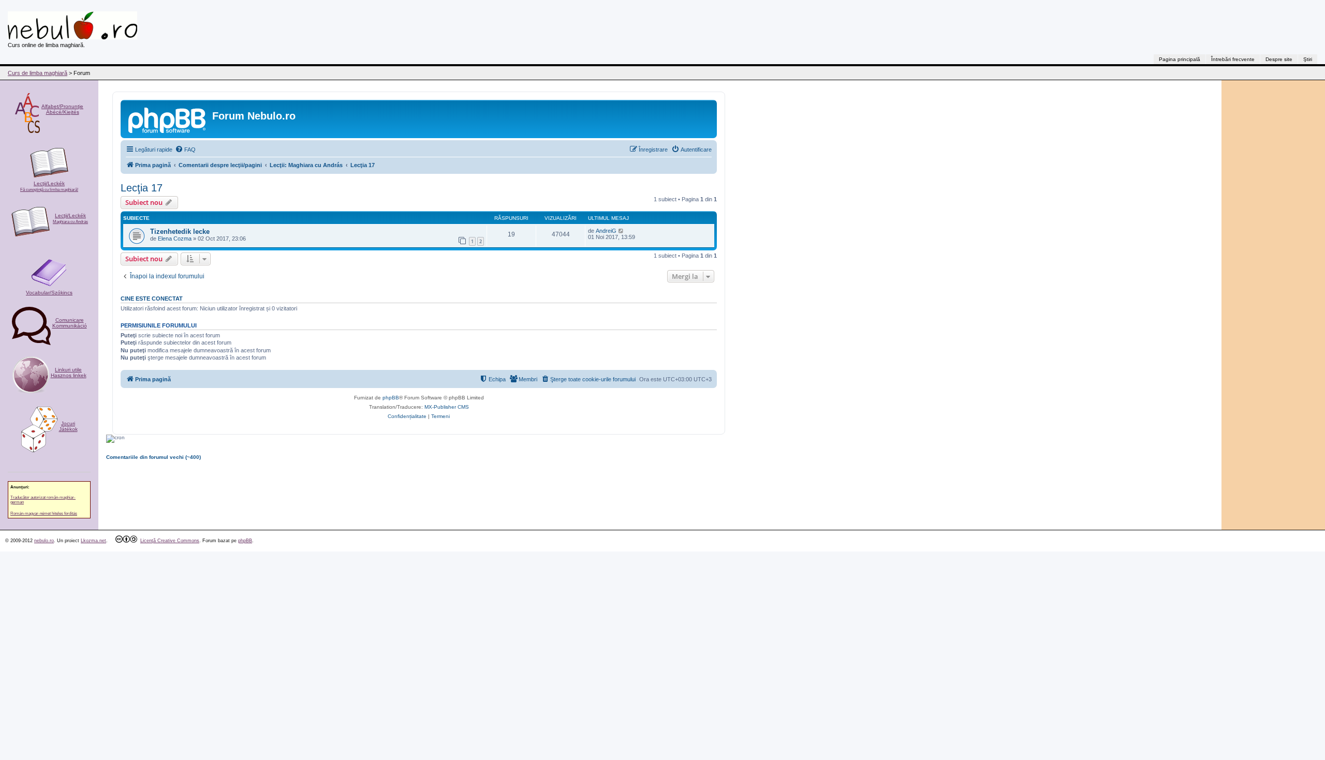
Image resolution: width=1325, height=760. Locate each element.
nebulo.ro (44, 540)
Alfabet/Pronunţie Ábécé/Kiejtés (62, 109)
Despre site (1278, 59)
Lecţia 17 (142, 187)
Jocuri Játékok (68, 426)
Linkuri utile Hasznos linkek (68, 372)
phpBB (390, 397)
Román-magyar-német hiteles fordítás (43, 513)
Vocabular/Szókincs (49, 292)
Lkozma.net (93, 540)
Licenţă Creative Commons (169, 540)
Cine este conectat (152, 298)
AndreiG (606, 231)
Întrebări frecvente (1233, 59)
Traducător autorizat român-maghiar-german (43, 499)
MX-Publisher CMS (446, 407)
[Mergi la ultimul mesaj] (621, 231)
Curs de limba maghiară (37, 73)
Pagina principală (1179, 59)
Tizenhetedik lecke (180, 231)
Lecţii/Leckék (49, 186)
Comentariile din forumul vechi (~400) (153, 457)
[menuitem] (185, 149)
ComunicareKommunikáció (69, 323)
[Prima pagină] (167, 119)
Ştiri (1307, 59)
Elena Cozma (175, 238)
